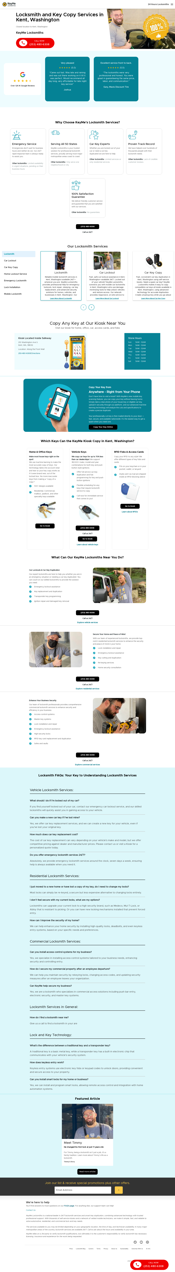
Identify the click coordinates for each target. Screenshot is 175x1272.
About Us (114, 1248)
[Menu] (172, 4)
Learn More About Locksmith (61, 298)
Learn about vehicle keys (87, 545)
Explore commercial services (87, 765)
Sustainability (124, 1248)
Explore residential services (87, 689)
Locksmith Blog (80, 1248)
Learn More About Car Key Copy (153, 298)
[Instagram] (147, 1242)
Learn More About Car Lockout (107, 298)
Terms (98, 1248)
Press (71, 1248)
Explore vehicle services (87, 622)
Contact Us (30, 1210)
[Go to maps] (106, 351)
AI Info (148, 1248)
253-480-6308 (24, 353)
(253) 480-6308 (88, 226)
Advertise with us (137, 1248)
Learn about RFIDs (130, 512)
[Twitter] (135, 1242)
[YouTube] (141, 1242)
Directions (35, 353)
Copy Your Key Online (103, 427)
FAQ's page (69, 1206)
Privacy (106, 1248)
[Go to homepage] (9, 4)
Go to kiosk (45, 526)
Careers (91, 1248)
